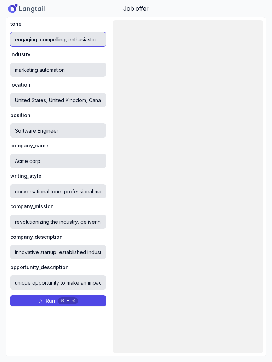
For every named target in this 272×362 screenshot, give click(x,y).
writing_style (25, 176)
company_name (29, 145)
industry (20, 54)
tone (16, 24)
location (20, 84)
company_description (36, 236)
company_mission (32, 206)
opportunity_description (39, 267)
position (20, 115)
